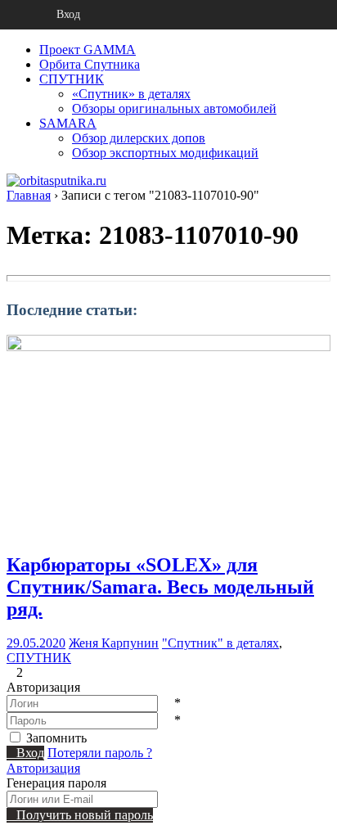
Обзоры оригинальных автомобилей (174, 108)
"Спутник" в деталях (220, 643)
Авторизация (43, 768)
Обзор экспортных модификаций (165, 153)
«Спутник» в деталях (131, 94)
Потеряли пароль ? (99, 753)
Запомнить (56, 738)
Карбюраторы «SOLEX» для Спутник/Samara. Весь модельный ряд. (160, 587)
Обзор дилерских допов (138, 138)
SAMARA (68, 123)
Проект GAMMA (87, 49)
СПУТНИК (71, 79)
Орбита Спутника (89, 64)
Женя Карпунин (114, 643)
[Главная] (15, 14)
